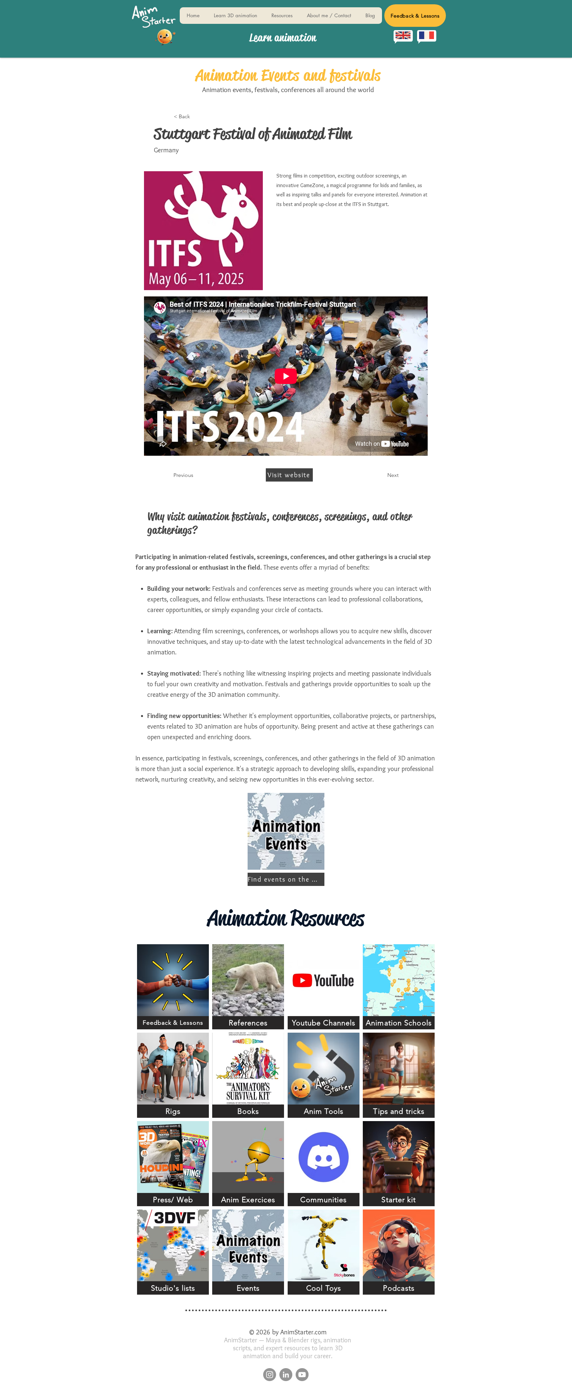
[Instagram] (269, 1374)
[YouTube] (302, 1374)
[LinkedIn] (285, 1374)
